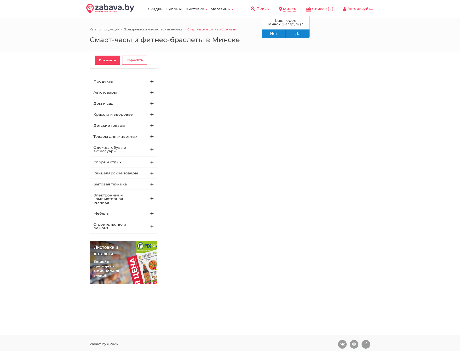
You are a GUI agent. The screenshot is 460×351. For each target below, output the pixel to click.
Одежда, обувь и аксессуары (109, 149)
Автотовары (105, 92)
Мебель (101, 213)
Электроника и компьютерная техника (108, 199)
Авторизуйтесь (362, 8)
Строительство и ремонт (109, 226)
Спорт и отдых (107, 162)
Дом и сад (103, 103)
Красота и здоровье (113, 114)
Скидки (155, 9)
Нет (273, 33)
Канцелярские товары (115, 173)
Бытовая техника (110, 184)
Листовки (194, 9)
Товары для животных (115, 136)
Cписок (319, 8)
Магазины (221, 9)
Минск (289, 9)
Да (297, 33)
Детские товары (109, 125)
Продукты (103, 81)
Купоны (174, 9)
